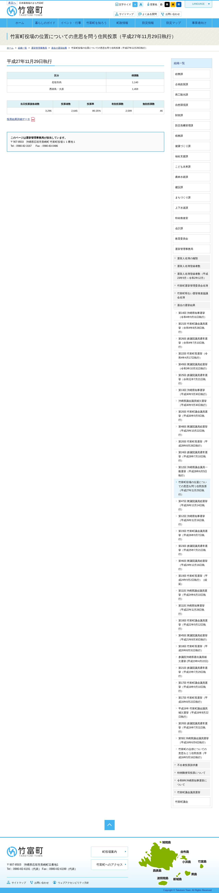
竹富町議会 (181, 801)
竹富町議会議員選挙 (188, 792)
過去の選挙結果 (186, 305)
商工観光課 (181, 94)
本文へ (12, 2)
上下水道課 (181, 207)
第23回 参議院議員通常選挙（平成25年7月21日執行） (193, 550)
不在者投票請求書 (187, 765)
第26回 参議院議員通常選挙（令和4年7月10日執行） (193, 342)
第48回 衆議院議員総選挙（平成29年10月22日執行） (193, 430)
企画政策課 (181, 84)
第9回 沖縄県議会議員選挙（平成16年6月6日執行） (193, 740)
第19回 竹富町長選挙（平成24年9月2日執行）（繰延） (193, 579)
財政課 (179, 115)
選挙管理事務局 (184, 248)
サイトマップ (126, 14)
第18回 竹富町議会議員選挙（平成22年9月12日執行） (193, 624)
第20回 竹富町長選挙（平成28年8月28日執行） (193, 443)
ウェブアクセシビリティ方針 (73, 882)
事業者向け (199, 23)
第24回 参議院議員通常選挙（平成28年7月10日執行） (193, 456)
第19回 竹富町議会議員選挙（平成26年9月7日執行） (193, 535)
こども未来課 (183, 166)
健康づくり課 (183, 146)
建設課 (179, 187)
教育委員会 (181, 238)
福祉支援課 (181, 156)
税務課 (179, 135)
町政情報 (122, 23)
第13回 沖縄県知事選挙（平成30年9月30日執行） (193, 392)
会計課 (179, 228)
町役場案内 (109, 851)
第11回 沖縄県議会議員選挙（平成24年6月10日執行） (192, 594)
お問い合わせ (172, 14)
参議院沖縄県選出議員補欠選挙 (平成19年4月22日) (193, 659)
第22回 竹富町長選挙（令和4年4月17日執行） (193, 355)
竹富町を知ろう (96, 23)
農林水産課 (181, 176)
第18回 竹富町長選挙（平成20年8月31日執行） (193, 648)
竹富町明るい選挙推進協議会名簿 (192, 295)
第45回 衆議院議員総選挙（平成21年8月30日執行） (193, 637)
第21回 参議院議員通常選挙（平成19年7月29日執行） (193, 671)
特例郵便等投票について (191, 772)
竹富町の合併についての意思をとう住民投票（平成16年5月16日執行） (192, 753)
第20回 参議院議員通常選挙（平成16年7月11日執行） (193, 727)
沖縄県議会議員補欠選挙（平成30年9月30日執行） (193, 402)
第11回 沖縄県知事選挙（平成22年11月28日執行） (191, 609)
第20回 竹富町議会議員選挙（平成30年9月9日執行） (193, 415)
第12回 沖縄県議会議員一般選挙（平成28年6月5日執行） (193, 471)
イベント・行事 (71, 23)
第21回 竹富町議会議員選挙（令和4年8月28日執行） (193, 327)
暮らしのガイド (45, 23)
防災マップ (173, 23)
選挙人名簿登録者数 (188, 266)
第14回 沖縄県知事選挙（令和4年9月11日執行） (192, 314)
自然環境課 (181, 104)
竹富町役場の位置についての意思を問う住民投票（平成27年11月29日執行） (192, 488)
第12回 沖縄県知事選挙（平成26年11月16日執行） (191, 520)
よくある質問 (149, 14)
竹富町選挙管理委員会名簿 (192, 285)
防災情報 (148, 23)
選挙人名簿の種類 (187, 258)
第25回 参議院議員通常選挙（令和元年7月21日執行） (193, 379)
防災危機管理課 (184, 125)
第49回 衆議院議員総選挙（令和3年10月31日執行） (193, 366)
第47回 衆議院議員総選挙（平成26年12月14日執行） (193, 505)
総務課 (179, 74)
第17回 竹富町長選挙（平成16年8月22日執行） (193, 699)
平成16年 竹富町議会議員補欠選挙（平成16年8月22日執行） (193, 712)
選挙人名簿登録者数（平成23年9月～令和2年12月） (192, 275)
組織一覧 (179, 63)
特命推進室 (181, 218)
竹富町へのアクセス (109, 864)
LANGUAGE (198, 4)
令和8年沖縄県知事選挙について (192, 782)
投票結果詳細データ (18, 119)
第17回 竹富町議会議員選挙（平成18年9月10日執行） (193, 686)
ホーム (19, 23)
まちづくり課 (183, 197)
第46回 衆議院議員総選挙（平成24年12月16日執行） (193, 564)
